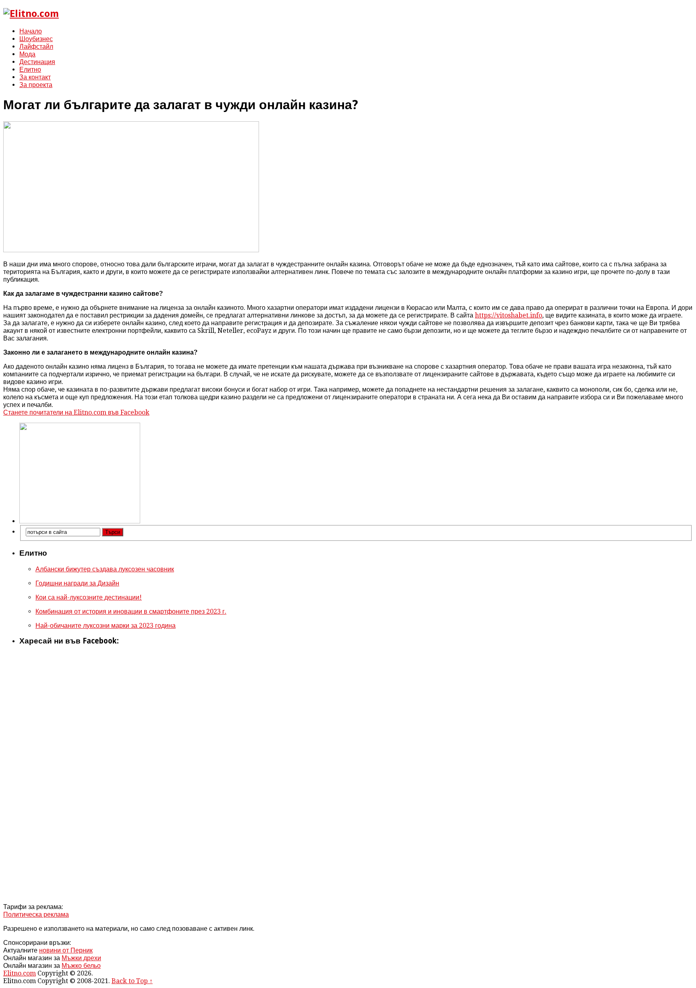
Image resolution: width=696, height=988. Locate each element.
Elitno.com (19, 973)
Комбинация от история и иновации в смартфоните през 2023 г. (130, 611)
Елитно (30, 69)
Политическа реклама (36, 914)
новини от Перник (66, 950)
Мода (27, 54)
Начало (30, 31)
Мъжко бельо (81, 965)
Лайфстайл (36, 46)
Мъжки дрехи (81, 958)
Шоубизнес (36, 39)
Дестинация (37, 62)
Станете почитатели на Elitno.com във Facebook (76, 412)
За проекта (35, 85)
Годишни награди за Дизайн (77, 583)
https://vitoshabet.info (508, 315)
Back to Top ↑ (132, 981)
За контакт (35, 77)
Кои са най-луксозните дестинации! (88, 597)
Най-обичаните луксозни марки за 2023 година (105, 625)
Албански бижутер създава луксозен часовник (104, 569)
